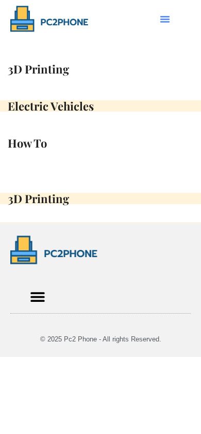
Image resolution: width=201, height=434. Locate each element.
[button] (165, 19)
